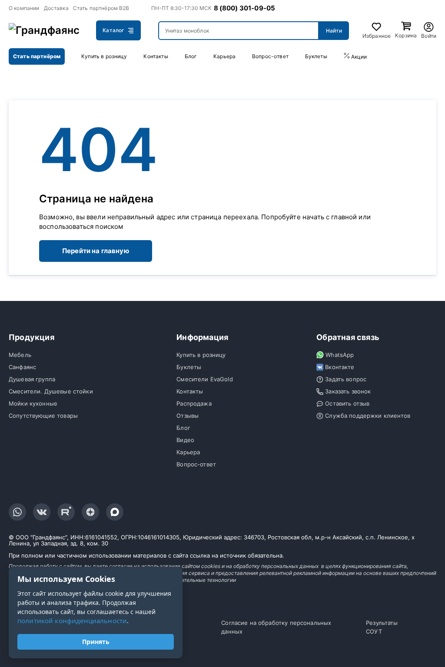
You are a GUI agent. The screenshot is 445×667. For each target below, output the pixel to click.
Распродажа (194, 403)
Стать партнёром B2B (101, 8)
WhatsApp (339, 354)
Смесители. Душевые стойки (51, 391)
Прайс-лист (413, 56)
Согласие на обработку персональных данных (276, 627)
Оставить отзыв (347, 403)
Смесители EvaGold (204, 379)
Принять (96, 641)
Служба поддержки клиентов (367, 415)
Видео (185, 439)
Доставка (56, 8)
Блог (191, 56)
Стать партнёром (36, 56)
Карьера (224, 56)
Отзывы (187, 415)
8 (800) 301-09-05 (245, 8)
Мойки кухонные (33, 403)
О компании (24, 8)
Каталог (113, 30)
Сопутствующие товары (43, 415)
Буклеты (316, 56)
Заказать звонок (348, 391)
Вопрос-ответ (270, 56)
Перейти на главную (95, 251)
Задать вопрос (345, 379)
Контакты (155, 56)
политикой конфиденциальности (72, 620)
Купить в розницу (104, 56)
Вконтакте (339, 366)
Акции (358, 56)
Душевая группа (32, 379)
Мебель (20, 354)
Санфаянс (22, 366)
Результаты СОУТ (382, 627)
